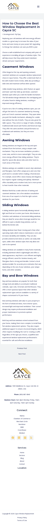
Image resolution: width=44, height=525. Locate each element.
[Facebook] (13, 437)
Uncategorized (8, 34)
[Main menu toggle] (38, 6)
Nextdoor (22, 424)
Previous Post (22, 348)
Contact (22, 464)
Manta (22, 416)
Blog (22, 458)
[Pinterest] (25, 437)
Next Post (22, 354)
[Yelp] (31, 437)
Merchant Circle (22, 421)
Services (22, 455)
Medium (22, 433)
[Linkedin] (19, 437)
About (22, 461)
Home (22, 452)
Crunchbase (22, 430)
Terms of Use (22, 520)
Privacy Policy (22, 517)
